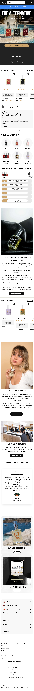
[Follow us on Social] (17, 571)
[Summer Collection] (17, 532)
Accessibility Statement (15, 677)
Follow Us (17, 590)
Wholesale (4, 646)
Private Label (5, 648)
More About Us (16, 293)
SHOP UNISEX (16, 56)
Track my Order (13, 667)
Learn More (16, 414)
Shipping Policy (14, 687)
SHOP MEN (9, 51)
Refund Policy (12, 672)
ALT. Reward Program (7, 653)
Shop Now (17, 551)
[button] (6, 90)
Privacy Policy (12, 675)
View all (30, 70)
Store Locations (22, 643)
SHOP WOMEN (24, 51)
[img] (6, 112)
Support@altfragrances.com (17, 665)
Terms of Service (24, 687)
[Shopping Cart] (31, 2)
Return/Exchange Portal (15, 670)
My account (4, 658)
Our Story (4, 643)
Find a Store (16, 455)
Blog (2, 650)
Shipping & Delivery (7, 655)
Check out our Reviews (17, 131)
